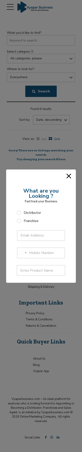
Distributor (32, 212)
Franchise (31, 221)
